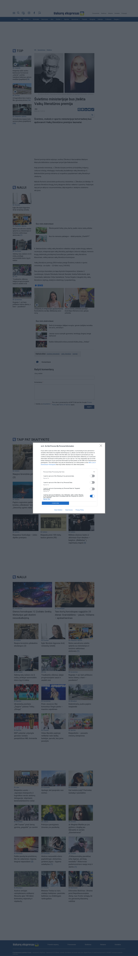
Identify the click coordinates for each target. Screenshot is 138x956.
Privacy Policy (80, 510)
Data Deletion (58, 510)
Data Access (69, 510)
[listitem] (69, 472)
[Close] (101, 446)
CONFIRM (55, 503)
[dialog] (69, 478)
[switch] (92, 476)
